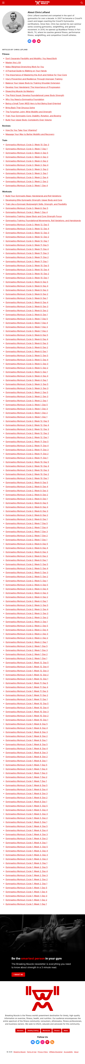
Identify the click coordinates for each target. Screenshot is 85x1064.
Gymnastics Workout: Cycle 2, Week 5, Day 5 (27, 564)
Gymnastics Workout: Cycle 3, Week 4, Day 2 (27, 161)
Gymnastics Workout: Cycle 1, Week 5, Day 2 (27, 818)
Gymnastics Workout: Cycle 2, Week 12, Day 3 (27, 429)
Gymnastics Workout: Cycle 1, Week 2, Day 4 (27, 871)
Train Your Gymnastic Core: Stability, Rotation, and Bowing (33, 116)
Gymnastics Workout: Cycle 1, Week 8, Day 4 (27, 748)
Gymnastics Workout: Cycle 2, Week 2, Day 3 (27, 634)
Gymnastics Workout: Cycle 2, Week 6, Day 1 (27, 560)
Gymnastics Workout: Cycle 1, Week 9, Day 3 (27, 732)
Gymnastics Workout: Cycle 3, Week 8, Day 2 (27, 310)
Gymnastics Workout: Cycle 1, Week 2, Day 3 (27, 875)
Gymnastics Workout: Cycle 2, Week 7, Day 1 (26, 539)
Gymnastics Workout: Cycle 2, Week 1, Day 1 (26, 658)
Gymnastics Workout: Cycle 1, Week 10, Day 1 (27, 720)
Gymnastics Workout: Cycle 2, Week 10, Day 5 (27, 462)
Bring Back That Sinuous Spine (20, 107)
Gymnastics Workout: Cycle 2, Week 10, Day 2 (27, 474)
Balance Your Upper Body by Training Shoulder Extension (33, 83)
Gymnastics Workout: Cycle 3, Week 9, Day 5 (27, 282)
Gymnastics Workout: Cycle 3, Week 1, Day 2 (27, 413)
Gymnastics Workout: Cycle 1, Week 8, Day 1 (26, 760)
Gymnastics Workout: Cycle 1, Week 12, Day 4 (27, 666)
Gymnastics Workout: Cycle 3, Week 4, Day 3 (27, 157)
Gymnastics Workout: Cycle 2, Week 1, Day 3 (27, 650)
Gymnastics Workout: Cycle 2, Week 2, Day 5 (27, 625)
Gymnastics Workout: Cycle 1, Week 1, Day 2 (26, 900)
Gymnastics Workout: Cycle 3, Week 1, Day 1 (26, 417)
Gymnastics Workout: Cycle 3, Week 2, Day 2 (27, 181)
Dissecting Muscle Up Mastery (20, 91)
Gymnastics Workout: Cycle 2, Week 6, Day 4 (27, 548)
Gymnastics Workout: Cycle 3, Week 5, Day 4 (27, 359)
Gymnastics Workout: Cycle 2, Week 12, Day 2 (27, 433)
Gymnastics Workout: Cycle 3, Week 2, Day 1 (27, 400)
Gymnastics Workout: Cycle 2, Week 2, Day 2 (27, 638)
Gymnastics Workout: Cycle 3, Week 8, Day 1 (27, 314)
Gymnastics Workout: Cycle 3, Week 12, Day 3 (27, 232)
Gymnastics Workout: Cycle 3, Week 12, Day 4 (27, 228)
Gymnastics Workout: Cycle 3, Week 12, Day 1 (27, 241)
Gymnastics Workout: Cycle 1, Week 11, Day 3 (27, 691)
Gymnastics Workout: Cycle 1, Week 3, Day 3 (27, 855)
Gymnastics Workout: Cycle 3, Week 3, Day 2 (27, 169)
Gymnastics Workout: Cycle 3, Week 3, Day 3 (27, 388)
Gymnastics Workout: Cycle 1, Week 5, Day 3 (27, 814)
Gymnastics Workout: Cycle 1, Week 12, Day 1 (27, 679)
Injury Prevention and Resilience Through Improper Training (34, 79)
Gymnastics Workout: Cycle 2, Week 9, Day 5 (27, 482)
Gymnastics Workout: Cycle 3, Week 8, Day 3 (27, 306)
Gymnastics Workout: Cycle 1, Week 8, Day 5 (27, 744)
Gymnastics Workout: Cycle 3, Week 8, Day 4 (27, 302)
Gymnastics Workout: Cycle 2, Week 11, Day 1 (27, 458)
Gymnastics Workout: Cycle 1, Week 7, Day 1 (26, 781)
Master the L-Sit (13, 62)
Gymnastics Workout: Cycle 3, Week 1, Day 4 (27, 185)
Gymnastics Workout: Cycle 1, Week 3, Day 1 (26, 863)
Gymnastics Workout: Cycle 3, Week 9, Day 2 (27, 294)
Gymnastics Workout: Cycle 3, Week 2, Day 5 (27, 392)
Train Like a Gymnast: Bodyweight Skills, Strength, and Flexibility (36, 204)
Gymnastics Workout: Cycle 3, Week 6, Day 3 (27, 343)
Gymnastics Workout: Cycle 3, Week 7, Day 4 (27, 323)
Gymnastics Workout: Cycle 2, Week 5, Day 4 (27, 568)
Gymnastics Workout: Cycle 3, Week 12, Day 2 (27, 237)
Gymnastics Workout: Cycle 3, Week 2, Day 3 (27, 396)
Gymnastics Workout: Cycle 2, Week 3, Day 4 (27, 609)
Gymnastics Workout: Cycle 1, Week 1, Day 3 (26, 896)
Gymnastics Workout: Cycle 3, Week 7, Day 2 (27, 331)
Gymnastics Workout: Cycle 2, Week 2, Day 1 (27, 642)
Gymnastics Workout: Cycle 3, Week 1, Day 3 (27, 409)
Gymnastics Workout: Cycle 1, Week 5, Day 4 (27, 810)
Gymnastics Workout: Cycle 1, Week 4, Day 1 (26, 842)
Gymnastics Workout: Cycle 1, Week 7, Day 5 (26, 765)
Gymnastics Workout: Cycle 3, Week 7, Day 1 (26, 149)
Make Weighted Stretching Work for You (25, 66)
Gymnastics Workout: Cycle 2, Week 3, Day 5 (27, 605)
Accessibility (68, 1052)
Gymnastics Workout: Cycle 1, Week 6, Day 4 (27, 789)
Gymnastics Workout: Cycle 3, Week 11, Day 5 (27, 245)
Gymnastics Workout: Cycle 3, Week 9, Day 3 (27, 290)
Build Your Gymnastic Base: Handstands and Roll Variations (33, 196)
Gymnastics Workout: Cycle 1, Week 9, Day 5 (27, 724)
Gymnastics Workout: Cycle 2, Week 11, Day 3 (27, 449)
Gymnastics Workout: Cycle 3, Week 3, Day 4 (27, 165)
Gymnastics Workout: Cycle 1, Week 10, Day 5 (27, 703)
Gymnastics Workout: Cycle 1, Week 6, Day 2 (26, 797)
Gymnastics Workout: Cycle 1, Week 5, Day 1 (26, 822)
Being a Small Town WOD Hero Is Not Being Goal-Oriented (33, 103)
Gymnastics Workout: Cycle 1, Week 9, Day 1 (26, 740)
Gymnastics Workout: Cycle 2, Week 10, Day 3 (27, 470)
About (76, 1052)
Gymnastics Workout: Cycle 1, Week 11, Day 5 (27, 683)
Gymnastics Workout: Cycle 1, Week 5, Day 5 (27, 806)
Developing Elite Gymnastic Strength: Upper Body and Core (34, 200)
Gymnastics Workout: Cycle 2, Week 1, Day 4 (27, 212)
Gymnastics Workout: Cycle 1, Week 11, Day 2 (27, 695)
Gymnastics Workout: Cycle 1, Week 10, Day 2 (27, 715)
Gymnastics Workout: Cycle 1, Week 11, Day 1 (27, 699)
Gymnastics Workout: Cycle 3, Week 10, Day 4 (27, 269)
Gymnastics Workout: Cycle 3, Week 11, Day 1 (27, 261)
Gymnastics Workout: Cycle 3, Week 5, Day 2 (27, 368)
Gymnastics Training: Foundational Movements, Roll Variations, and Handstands (43, 220)
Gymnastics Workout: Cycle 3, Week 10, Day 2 (27, 273)
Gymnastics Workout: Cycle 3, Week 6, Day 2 (27, 347)
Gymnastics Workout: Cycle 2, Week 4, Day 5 (27, 585)
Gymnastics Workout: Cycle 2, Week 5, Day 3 (27, 572)
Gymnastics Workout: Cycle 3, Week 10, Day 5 (27, 265)
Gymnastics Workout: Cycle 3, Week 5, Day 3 (27, 364)
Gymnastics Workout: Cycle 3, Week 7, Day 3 (27, 327)
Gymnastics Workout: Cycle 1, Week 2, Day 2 (27, 879)
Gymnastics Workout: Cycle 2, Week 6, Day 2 (27, 556)
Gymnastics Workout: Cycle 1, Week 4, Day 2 (27, 838)
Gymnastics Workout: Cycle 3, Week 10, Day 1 (27, 277)
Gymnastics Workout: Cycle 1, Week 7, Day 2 (26, 777)
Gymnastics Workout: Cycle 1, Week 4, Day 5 (27, 826)
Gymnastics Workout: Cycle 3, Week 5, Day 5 (27, 355)
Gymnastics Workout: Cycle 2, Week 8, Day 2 (27, 515)
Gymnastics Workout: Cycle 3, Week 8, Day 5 (27, 208)
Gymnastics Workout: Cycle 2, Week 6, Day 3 (27, 552)
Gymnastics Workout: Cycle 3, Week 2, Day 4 (27, 177)
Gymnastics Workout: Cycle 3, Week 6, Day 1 (27, 351)
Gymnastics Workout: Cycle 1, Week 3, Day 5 (27, 847)
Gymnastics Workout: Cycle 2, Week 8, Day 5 (27, 503)
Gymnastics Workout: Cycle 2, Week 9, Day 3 (27, 490)
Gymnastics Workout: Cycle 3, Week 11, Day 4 (27, 249)
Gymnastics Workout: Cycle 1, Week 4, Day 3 (27, 834)
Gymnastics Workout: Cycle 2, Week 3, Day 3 (27, 613)
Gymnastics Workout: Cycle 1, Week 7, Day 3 (26, 773)
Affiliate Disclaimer (56, 1052)
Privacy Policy (43, 1052)
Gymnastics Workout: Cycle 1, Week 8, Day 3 (27, 752)
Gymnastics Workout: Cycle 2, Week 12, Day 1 (27, 437)
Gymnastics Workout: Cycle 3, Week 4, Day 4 (27, 376)
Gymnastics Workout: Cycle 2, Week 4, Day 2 (27, 597)
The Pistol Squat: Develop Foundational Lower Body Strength (35, 95)
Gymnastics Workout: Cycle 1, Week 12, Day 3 (27, 670)
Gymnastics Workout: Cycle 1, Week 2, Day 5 (27, 867)
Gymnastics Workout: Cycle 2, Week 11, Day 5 (27, 441)
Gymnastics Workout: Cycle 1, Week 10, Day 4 (27, 707)
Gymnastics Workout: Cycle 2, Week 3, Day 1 (27, 621)
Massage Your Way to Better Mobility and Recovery (30, 134)
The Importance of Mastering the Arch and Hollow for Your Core (36, 75)
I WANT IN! (18, 974)
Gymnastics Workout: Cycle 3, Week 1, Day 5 (27, 404)
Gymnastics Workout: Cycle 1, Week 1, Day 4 (26, 891)
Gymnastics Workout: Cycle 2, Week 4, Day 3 (27, 593)
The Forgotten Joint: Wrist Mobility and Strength (29, 111)
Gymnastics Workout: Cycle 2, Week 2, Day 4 (27, 630)
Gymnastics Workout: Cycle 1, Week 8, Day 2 (27, 756)
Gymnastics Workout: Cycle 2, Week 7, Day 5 (27, 523)
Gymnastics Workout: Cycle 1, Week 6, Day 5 (26, 785)
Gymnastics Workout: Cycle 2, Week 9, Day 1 (27, 499)
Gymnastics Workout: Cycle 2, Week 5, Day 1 (27, 580)
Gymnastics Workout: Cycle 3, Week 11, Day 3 (27, 253)
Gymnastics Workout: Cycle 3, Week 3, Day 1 (27, 173)
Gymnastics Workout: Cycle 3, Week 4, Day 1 (27, 380)
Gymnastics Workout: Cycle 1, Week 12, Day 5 (27, 662)
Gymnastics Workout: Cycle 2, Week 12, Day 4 (27, 425)
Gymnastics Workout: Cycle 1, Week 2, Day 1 (26, 883)
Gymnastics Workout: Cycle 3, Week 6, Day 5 (27, 335)
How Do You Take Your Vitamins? (21, 130)
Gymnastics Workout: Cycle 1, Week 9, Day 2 (27, 736)
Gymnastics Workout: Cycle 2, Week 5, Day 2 (27, 576)
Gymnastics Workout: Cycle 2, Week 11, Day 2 (27, 454)
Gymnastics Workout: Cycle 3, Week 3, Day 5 (27, 384)
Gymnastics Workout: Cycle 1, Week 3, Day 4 (27, 851)
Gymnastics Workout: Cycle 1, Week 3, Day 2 (27, 859)
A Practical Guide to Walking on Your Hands (26, 71)
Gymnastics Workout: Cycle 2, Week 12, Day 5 (27, 421)
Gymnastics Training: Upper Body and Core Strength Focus (34, 216)
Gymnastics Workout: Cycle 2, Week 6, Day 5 (27, 544)
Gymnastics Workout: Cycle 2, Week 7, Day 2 (27, 535)
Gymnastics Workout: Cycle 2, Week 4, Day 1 (27, 601)
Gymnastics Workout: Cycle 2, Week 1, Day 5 (27, 646)
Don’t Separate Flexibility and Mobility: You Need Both (31, 58)
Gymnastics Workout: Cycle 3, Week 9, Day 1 (27, 298)
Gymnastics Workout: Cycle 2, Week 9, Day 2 (27, 494)
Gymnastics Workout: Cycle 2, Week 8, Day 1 (27, 519)
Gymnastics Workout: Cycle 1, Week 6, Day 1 (26, 801)
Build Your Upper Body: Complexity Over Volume (29, 120)
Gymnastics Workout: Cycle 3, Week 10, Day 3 (27, 144)
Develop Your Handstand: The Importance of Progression (33, 87)
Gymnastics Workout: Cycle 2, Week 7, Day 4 (27, 527)
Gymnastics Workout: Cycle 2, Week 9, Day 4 (27, 486)
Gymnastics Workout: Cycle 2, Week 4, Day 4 (27, 589)
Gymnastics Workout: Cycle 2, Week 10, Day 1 (27, 478)
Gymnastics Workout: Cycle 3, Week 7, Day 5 (27, 319)
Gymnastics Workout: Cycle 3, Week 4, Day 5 (27, 153)
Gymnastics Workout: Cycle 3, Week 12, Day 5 (27, 224)
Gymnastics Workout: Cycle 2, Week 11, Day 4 (27, 445)
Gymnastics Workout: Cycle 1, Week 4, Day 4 (27, 830)
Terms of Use (31, 1052)
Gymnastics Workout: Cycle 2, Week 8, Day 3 (27, 511)
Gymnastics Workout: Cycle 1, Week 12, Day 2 (27, 675)
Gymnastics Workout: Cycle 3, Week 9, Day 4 (27, 286)
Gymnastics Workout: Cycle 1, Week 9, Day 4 (27, 728)
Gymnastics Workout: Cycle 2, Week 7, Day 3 (27, 531)
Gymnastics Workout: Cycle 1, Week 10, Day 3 (27, 711)
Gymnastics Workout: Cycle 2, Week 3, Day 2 (27, 617)
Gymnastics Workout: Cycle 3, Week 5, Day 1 (27, 372)
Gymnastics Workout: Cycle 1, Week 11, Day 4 (27, 687)
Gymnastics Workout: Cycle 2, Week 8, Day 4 (27, 507)
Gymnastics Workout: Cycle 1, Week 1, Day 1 (26, 904)
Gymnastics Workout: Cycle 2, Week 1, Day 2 (27, 654)
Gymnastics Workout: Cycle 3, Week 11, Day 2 (27, 257)
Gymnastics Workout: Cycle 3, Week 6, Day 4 (27, 339)
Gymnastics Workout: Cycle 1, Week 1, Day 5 (26, 887)
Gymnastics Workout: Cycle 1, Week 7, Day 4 (26, 769)
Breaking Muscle (20, 1052)
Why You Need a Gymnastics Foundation (25, 99)
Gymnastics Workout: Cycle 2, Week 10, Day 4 (27, 466)
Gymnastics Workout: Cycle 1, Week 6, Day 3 (27, 793)
